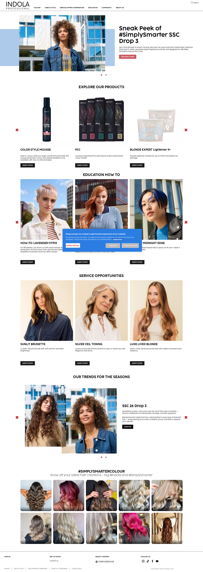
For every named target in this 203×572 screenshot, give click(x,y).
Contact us (54, 561)
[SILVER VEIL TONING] (101, 323)
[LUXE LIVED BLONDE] (156, 323)
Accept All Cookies (130, 245)
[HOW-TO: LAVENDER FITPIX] (46, 222)
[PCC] (101, 130)
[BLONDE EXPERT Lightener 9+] (156, 130)
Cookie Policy (117, 239)
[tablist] (101, 75)
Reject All (113, 245)
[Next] (186, 130)
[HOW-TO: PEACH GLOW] (101, 222)
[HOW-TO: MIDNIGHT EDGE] (156, 222)
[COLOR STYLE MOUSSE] (46, 130)
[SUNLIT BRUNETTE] (46, 323)
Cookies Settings (72, 245)
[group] (101, 45)
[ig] (143, 561)
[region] (102, 240)
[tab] (101, 75)
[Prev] (17, 130)
